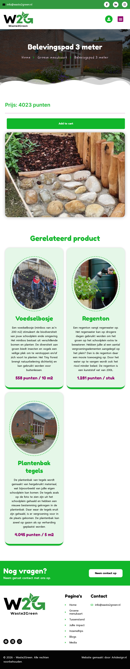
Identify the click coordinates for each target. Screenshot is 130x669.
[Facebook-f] (107, 4)
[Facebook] (5, 641)
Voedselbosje (34, 318)
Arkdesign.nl (119, 657)
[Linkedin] (12, 641)
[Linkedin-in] (115, 4)
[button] (120, 19)
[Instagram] (124, 4)
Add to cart (66, 123)
